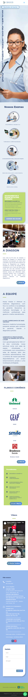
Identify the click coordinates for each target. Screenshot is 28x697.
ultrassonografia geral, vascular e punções (13, 158)
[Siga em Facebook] (13, 641)
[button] (25, 694)
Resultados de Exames (10, 7)
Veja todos (15, 563)
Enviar (19, 670)
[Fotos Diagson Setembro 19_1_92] (14, 380)
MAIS (21, 282)
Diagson (6, 693)
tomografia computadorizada (12, 141)
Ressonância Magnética (13, 124)
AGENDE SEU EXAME (13, 219)
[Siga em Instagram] (15, 641)
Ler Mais (17, 503)
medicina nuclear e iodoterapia (13, 173)
